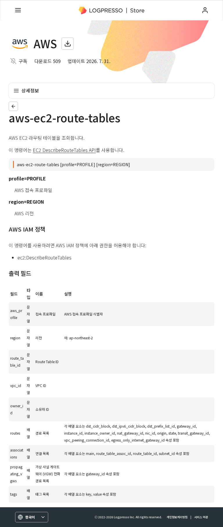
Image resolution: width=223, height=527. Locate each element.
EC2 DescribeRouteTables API (64, 149)
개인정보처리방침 (177, 517)
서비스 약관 (201, 517)
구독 (23, 61)
